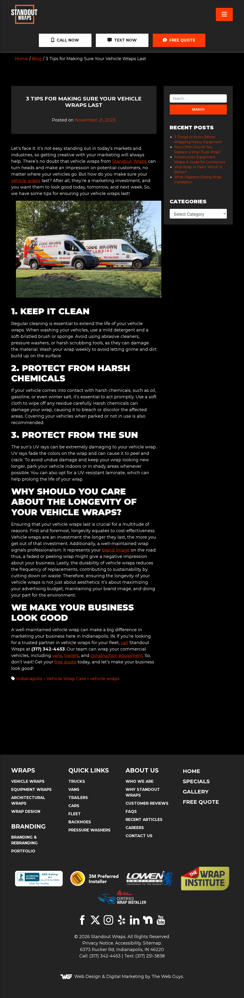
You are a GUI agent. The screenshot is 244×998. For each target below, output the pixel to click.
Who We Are (139, 781)
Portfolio (23, 851)
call (124, 642)
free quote (65, 662)
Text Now (125, 40)
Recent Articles (144, 819)
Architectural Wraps (28, 800)
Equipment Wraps (31, 789)
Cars (73, 806)
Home (21, 58)
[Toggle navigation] (224, 14)
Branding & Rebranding (24, 840)
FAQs (131, 811)
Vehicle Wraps (28, 781)
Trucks (76, 781)
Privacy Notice (97, 943)
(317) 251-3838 (150, 956)
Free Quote (181, 40)
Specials (196, 781)
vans (57, 655)
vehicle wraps (26, 180)
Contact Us (139, 836)
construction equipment (117, 655)
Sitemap (152, 943)
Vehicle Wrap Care (66, 678)
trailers (71, 655)
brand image (116, 550)
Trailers (78, 797)
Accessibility (128, 943)
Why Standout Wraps (143, 792)
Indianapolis (29, 678)
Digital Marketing (125, 976)
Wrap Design (25, 811)
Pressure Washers (89, 830)
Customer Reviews (147, 803)
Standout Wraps (129, 161)
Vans (73, 789)
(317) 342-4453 (105, 956)
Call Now (67, 40)
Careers (135, 827)
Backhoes (79, 822)
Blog (37, 58)
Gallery (195, 791)
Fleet (74, 814)
